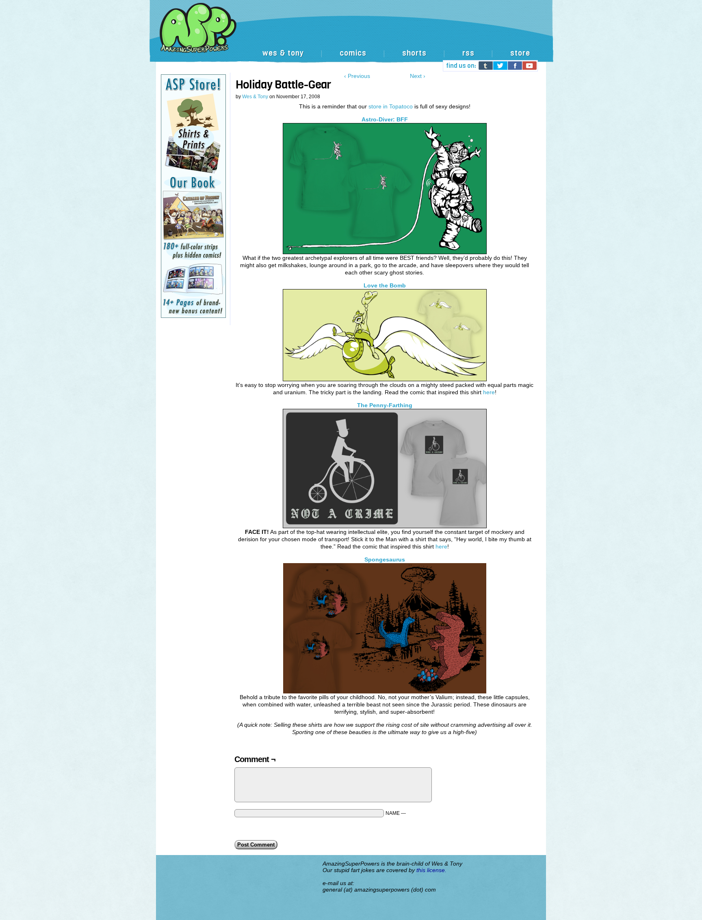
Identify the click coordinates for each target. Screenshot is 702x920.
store (520, 53)
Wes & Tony (255, 96)
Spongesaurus (384, 559)
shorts (414, 53)
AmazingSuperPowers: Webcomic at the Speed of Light (351, 36)
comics (353, 53)
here (489, 392)
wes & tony (283, 53)
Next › (417, 76)
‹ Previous (357, 76)
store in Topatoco (390, 106)
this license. (431, 870)
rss (468, 53)
